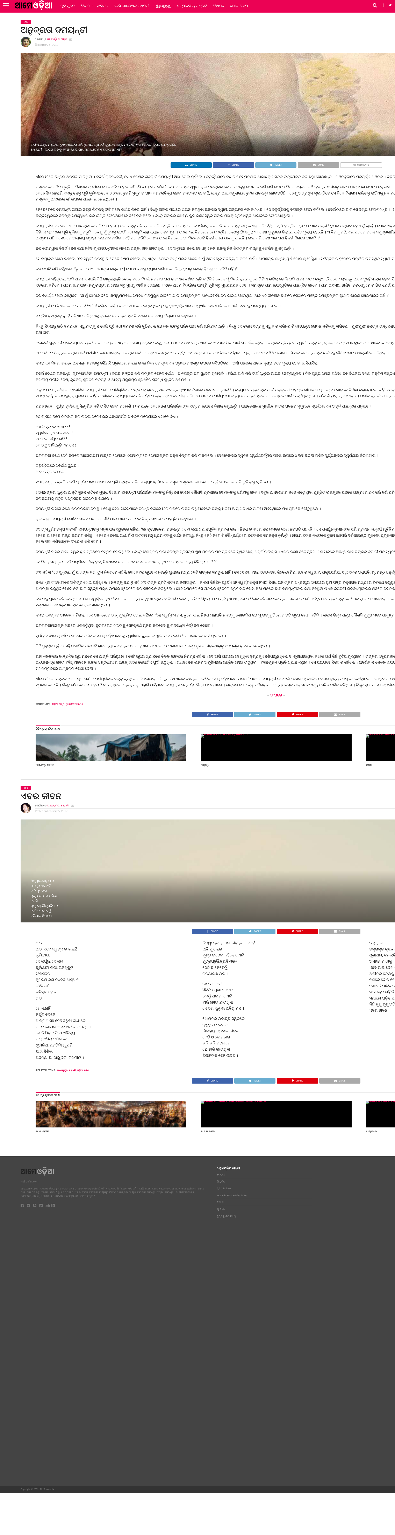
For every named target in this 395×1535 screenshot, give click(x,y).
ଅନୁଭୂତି (205, 765)
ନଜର (369, 765)
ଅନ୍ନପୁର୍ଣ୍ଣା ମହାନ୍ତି (58, 805)
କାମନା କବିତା (208, 1131)
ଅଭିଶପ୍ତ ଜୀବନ (45, 765)
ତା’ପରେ (276, 695)
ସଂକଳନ (102, 6)
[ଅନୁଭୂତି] (276, 734)
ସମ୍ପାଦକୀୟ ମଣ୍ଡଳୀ (192, 6)
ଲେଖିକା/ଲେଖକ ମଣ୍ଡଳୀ (131, 6)
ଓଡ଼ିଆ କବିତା (83, 1070)
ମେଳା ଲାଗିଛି (42, 1131)
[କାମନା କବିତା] (276, 1100)
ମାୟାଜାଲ (371, 1131)
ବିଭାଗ (85, 6)
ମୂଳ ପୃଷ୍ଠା (68, 6)
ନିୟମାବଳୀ (163, 6)
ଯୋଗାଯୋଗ (239, 6)
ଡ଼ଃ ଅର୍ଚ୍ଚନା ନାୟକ (57, 39)
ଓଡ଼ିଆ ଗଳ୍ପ (58, 704)
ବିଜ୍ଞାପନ (218, 6)
